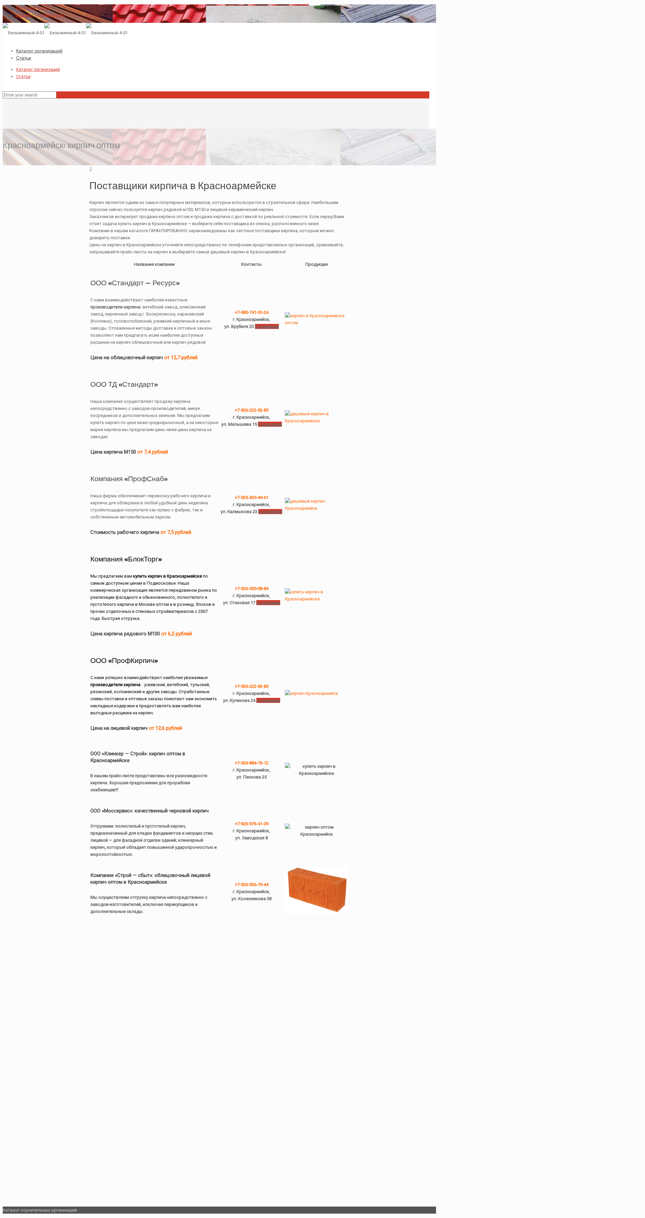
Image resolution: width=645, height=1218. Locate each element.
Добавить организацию (40, 14)
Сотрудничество (33, 7)
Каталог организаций (38, 69)
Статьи (23, 76)
